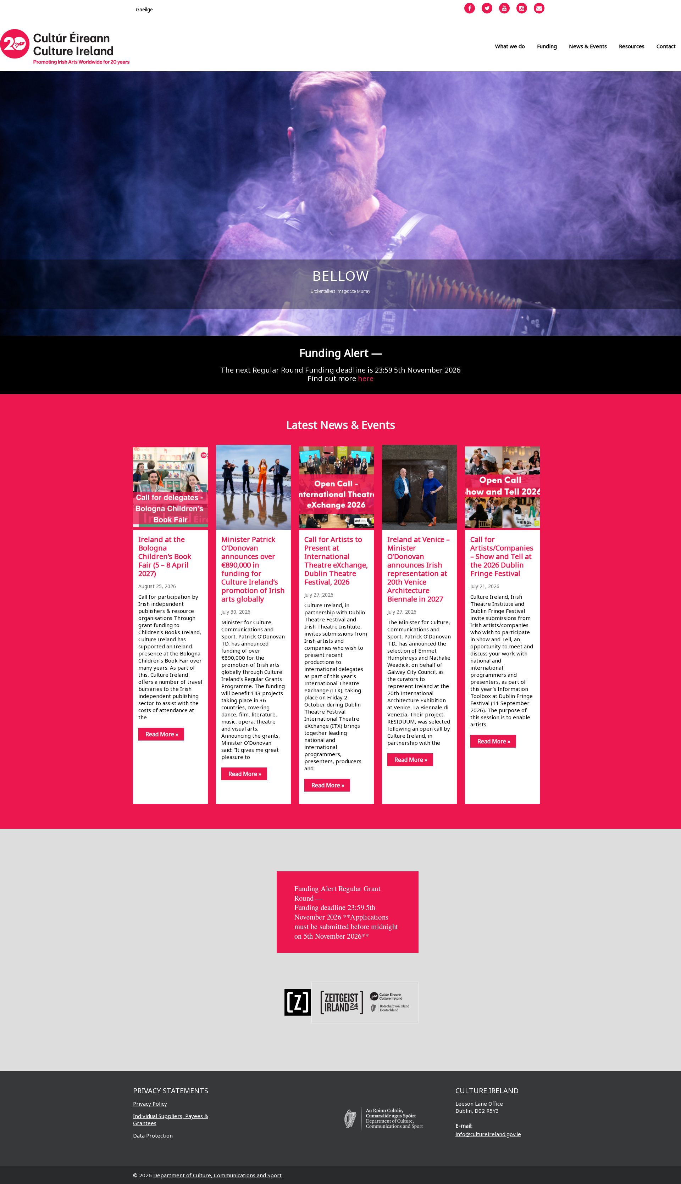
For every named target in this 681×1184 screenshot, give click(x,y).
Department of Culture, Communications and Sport (217, 1175)
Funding (547, 46)
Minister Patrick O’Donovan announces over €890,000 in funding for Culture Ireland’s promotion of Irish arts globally (253, 569)
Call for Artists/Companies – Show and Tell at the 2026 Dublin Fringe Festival (501, 556)
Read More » (161, 734)
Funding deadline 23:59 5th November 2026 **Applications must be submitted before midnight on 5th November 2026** (346, 921)
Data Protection (153, 1135)
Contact (666, 46)
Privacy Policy (150, 1103)
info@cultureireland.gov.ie (488, 1134)
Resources (631, 46)
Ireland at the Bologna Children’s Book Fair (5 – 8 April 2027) (164, 556)
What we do (510, 46)
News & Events (588, 46)
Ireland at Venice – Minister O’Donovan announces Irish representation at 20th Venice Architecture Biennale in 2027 (418, 569)
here (365, 378)
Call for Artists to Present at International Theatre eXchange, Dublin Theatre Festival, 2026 (336, 561)
